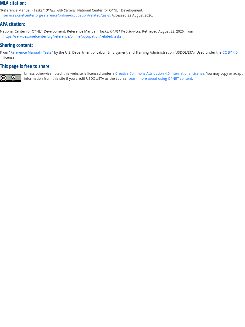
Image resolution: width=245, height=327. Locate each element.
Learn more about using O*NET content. (160, 78)
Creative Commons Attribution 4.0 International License (159, 73)
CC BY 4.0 (230, 52)
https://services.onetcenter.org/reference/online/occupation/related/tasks (62, 36)
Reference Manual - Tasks (31, 52)
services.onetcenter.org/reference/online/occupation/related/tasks (56, 15)
